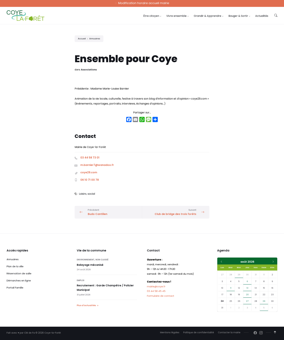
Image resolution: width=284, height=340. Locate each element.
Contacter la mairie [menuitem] (229, 332)
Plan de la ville (15, 266)
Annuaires (94, 38)
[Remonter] (274, 332)
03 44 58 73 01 (89, 157)
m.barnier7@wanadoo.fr (97, 165)
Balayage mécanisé (90, 265)
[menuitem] (151, 16)
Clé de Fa (29, 332)
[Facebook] (129, 120)
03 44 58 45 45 (156, 291)
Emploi (80, 280)
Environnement (85, 259)
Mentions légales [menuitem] (169, 332)
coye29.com (88, 172)
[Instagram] (261, 333)
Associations (89, 69)
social (91, 194)
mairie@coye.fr (156, 286)
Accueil (82, 38)
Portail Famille (15, 287)
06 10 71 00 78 (89, 180)
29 (239, 274)
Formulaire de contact (160, 296)
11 (230, 287)
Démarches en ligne (19, 280)
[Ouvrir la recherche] (275, 15)
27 (247, 301)
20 (247, 294)
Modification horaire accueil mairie (143, 3)
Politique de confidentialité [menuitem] (198, 332)
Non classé (101, 259)
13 (247, 287)
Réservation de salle (19, 273)
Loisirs (82, 194)
